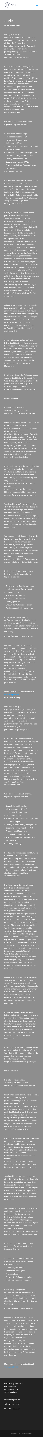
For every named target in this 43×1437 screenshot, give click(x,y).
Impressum (15, 1433)
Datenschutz (27, 1433)
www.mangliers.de (11, 694)
